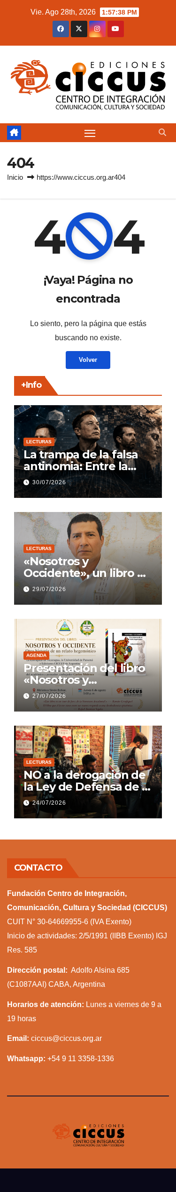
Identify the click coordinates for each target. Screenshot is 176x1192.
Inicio (15, 177)
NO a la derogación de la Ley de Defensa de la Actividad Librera (87, 786)
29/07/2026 (49, 589)
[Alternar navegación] (90, 132)
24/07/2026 (49, 803)
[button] (162, 132)
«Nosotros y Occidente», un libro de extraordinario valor (87, 573)
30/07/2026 (49, 482)
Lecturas (39, 441)
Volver (88, 359)
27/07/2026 (49, 696)
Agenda (36, 655)
